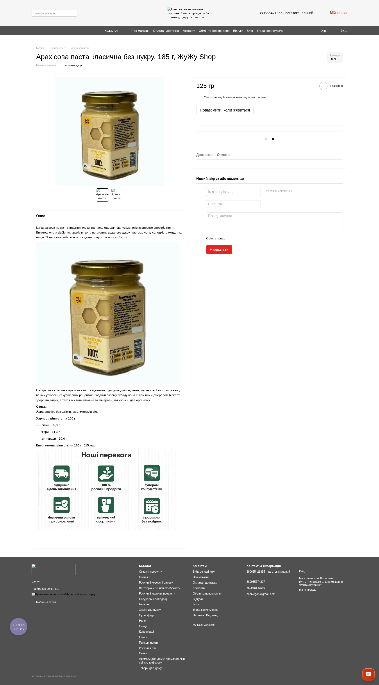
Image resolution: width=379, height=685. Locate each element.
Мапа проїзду (307, 589)
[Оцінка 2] (239, 238)
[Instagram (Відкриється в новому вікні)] (33, 30)
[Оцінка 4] (253, 238)
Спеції (143, 626)
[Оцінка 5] (260, 238)
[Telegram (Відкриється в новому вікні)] (44, 30)
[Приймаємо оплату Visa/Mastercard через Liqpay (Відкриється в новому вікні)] (64, 594)
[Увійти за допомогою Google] (303, 191)
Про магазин (140, 30)
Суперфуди (146, 615)
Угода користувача (270, 30)
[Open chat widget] (368, 674)
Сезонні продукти (150, 571)
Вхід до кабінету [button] (204, 571)
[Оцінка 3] (246, 238)
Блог (250, 30)
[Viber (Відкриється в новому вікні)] (38, 30)
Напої (143, 620)
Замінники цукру (150, 609)
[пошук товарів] (73, 13)
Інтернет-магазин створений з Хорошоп (54, 676)
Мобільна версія (46, 602)
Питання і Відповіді (205, 615)
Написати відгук (72, 65)
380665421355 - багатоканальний (286, 13)
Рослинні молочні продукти (157, 593)
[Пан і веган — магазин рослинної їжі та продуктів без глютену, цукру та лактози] (53, 569)
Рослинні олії (148, 648)
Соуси (143, 637)
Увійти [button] (208, 97)
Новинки (144, 577)
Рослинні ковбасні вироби (156, 582)
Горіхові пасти (148, 642)
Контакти (188, 30)
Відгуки (238, 30)
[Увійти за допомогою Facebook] (296, 191)
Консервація (147, 631)
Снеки (143, 653)
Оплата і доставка (166, 30)
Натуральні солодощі (153, 599)
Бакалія (144, 604)
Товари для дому (150, 668)
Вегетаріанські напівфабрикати (159, 588)
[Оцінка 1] (232, 238)
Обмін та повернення (214, 30)
